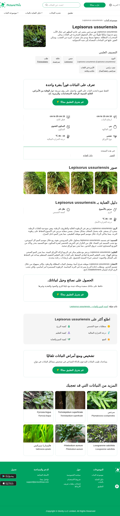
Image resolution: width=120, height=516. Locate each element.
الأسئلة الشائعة (43, 475)
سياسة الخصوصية (74, 475)
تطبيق (70, 13)
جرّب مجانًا (94, 5)
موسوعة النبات (110, 20)
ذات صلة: (93, 306)
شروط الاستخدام (74, 479)
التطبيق (100, 486)
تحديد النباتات (55, 13)
